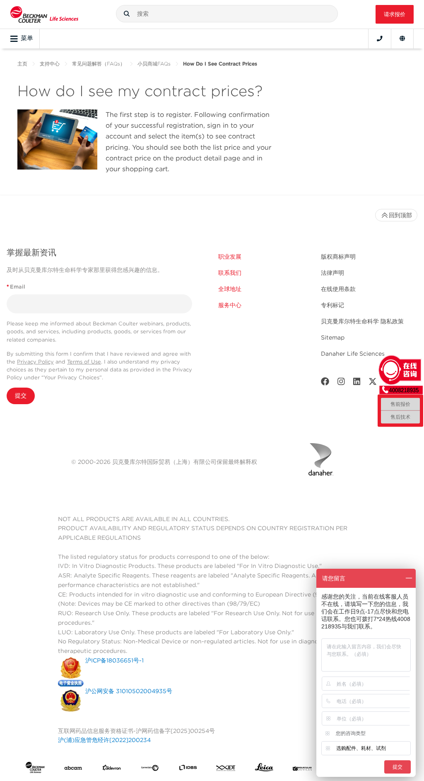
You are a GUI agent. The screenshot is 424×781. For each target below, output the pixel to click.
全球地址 (229, 289)
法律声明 (332, 272)
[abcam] (73, 769)
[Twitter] (373, 383)
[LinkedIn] (357, 383)
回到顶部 (400, 215)
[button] (126, 13)
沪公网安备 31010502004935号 (128, 691)
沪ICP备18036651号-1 (114, 660)
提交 (20, 395)
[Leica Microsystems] (264, 769)
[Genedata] (150, 769)
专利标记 (332, 305)
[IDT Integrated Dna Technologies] (226, 769)
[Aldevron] (112, 769)
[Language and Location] (402, 38)
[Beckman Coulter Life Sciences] (44, 14)
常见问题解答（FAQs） (98, 64)
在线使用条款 (338, 289)
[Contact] (380, 38)
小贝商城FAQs (154, 64)
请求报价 (394, 14)
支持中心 (50, 64)
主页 (22, 64)
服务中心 (229, 305)
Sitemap (332, 337)
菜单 (27, 38)
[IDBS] (188, 769)
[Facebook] (325, 383)
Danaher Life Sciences (353, 353)
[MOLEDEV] (302, 769)
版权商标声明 (338, 256)
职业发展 (229, 256)
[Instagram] (341, 383)
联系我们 (229, 272)
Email (16, 287)
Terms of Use (84, 362)
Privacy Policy (35, 362)
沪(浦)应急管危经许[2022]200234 (104, 740)
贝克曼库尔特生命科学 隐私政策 (362, 321)
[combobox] (226, 13)
